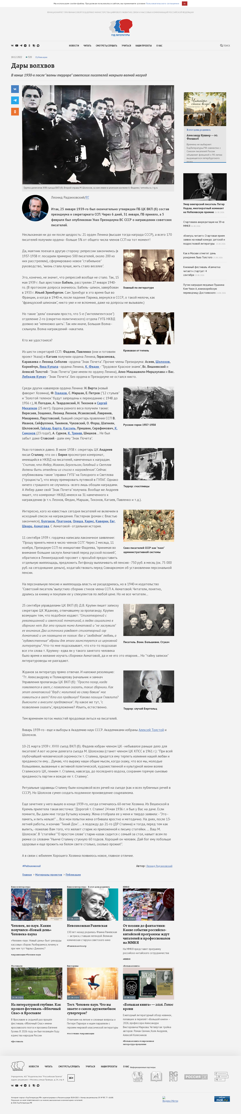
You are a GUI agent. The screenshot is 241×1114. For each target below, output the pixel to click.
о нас (159, 45)
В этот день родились (99, 886)
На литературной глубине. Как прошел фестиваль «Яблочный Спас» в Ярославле (36, 1008)
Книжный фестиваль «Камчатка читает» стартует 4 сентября (201, 271)
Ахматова (41, 526)
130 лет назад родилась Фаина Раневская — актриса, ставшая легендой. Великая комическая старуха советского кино (92, 936)
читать (87, 45)
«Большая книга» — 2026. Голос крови (148, 1006)
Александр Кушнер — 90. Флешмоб (202, 137)
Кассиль (69, 428)
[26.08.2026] (148, 890)
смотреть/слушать (106, 45)
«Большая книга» (131, 966)
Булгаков (48, 521)
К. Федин (92, 366)
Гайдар (46, 428)
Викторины (73, 966)
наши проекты (143, 45)
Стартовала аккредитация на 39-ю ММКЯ (203, 224)
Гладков (61, 393)
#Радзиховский (31, 866)
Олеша (78, 521)
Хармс (89, 521)
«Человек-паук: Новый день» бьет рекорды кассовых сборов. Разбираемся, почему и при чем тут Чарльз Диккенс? (36, 944)
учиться (126, 45)
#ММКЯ (126, 959)
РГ (87, 197)
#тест (70, 1033)
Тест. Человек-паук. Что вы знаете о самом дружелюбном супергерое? (91, 1008)
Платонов (63, 521)
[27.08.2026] (92, 890)
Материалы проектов (48, 874)
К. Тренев (75, 433)
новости (74, 45)
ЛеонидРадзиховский (159, 866)
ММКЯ (126, 886)
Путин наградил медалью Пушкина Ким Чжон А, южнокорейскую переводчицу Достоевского (204, 288)
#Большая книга (131, 1041)
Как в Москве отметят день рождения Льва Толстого (203, 255)
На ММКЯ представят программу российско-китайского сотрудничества (146, 951)
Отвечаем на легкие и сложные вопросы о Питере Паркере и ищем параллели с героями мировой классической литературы (92, 1023)
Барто (57, 428)
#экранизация (18, 954)
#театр (82, 946)
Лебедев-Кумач (34, 377)
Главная (27, 874)
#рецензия (140, 1044)
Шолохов (163, 362)
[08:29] (36, 890)
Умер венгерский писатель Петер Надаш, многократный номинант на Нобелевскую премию (204, 208)
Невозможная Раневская (87, 925)
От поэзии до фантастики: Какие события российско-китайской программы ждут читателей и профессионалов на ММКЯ (146, 934)
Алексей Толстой (151, 730)
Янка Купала (49, 366)
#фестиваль (17, 1041)
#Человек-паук (33, 954)
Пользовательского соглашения (162, 3)
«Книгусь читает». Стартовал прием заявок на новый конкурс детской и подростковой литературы (204, 239)
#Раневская (73, 946)
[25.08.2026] (92, 969)
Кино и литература (20, 886)
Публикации (41, 57)
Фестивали (16, 966)
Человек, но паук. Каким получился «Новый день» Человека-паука (31, 929)
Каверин (102, 521)
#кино (76, 1033)
